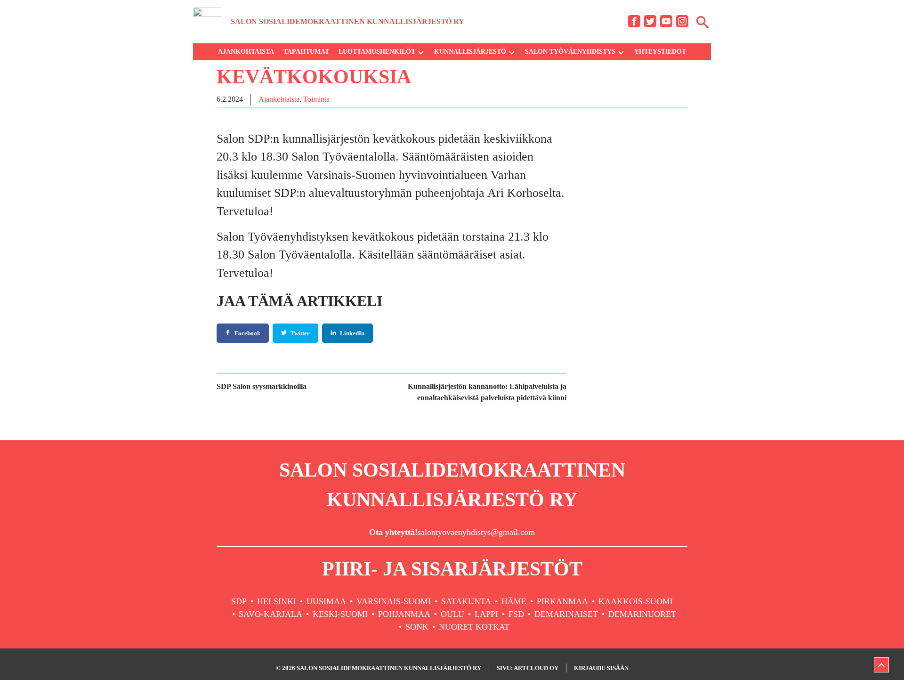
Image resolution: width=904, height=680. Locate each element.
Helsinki (276, 601)
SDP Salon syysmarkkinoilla (262, 386)
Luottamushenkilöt (377, 51)
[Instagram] (682, 21)
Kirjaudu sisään (601, 668)
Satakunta (466, 601)
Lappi (486, 614)
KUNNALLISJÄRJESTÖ (470, 51)
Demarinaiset (566, 614)
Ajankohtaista (246, 51)
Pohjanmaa (404, 614)
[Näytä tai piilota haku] (702, 21)
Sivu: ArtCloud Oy (527, 668)
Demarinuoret (642, 614)
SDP (239, 601)
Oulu (452, 614)
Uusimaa (326, 601)
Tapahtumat (306, 51)
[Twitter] (650, 21)
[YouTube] (666, 21)
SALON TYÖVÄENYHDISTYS (570, 51)
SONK (416, 626)
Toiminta (316, 99)
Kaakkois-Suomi (635, 601)
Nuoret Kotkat (474, 626)
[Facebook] (634, 21)
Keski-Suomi (340, 614)
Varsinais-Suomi (393, 601)
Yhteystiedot (660, 51)
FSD (516, 614)
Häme (513, 601)
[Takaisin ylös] (881, 664)
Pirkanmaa (562, 601)
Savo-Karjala (270, 614)
